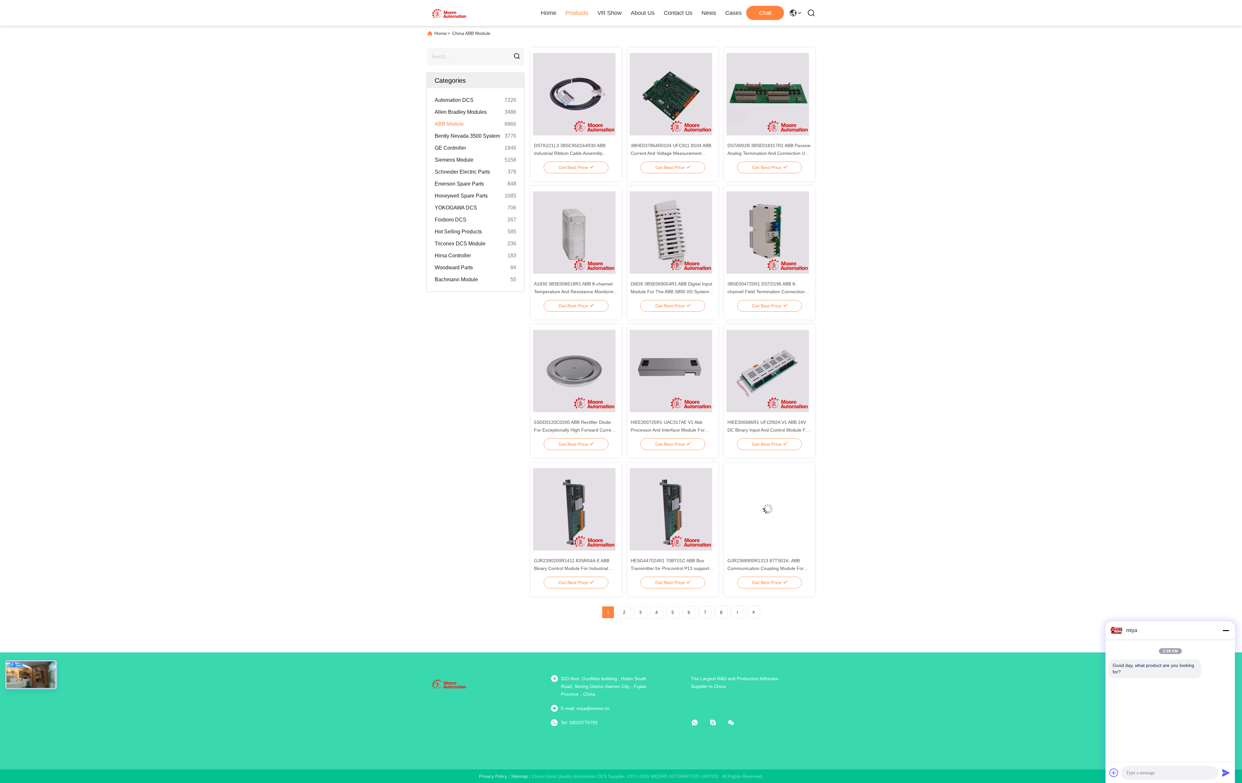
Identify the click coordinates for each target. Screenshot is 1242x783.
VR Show (609, 13)
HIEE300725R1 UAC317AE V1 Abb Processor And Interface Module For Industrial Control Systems (668, 430)
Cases (733, 13)
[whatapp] (699, 722)
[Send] (1226, 773)
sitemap (519, 776)
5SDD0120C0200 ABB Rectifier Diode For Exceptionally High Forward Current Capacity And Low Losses (574, 430)
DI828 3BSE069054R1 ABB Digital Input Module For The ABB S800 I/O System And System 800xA (671, 291)
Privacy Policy (493, 776)
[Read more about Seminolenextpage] (737, 612)
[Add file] (1113, 773)
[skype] (717, 722)
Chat (765, 13)
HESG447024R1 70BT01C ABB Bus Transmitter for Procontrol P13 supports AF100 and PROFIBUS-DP (671, 568)
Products (576, 13)
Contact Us (678, 13)
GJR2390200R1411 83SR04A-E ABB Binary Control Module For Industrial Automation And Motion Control (571, 568)
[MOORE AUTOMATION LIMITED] (449, 13)
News (709, 13)
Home (548, 13)
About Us (643, 13)
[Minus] (1226, 630)
